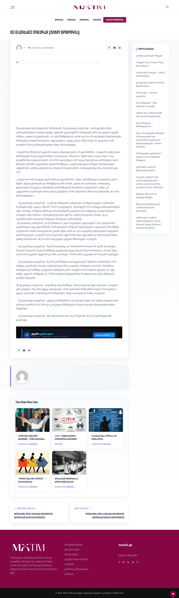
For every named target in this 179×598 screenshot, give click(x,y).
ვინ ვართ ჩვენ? (72, 549)
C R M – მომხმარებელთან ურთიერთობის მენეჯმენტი (66, 437)
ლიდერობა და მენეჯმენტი (42, 48)
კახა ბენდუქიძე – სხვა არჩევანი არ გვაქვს (146, 104)
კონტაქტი (69, 564)
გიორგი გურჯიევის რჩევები (149, 56)
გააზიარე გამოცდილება (115, 20)
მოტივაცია (59, 20)
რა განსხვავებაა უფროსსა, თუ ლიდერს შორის (103, 437)
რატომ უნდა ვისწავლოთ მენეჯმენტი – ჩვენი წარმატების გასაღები (31, 438)
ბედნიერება (84, 20)
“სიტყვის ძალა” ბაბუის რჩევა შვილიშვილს (150, 64)
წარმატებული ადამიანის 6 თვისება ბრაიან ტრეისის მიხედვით (148, 156)
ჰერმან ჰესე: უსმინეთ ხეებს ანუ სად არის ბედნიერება (149, 114)
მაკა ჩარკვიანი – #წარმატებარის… (144, 124)
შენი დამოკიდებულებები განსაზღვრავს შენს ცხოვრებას (148, 207)
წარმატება (71, 20)
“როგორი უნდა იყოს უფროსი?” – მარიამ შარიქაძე (32, 480)
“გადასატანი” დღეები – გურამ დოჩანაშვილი (150, 74)
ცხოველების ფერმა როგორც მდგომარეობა (150, 84)
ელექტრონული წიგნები (76, 559)
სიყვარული (97, 20)
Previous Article (26, 508)
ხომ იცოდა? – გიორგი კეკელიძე (146, 94)
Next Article (81, 508)
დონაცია (68, 574)
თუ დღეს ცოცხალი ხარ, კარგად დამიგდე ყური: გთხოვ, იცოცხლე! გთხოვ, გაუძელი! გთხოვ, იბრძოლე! (149, 182)
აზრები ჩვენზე (71, 554)
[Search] (167, 7)
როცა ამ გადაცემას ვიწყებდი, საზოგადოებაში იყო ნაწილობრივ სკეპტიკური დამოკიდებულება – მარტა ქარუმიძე (150, 140)
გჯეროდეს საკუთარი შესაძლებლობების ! (146, 168)
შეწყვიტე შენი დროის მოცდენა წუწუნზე (146, 195)
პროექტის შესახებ (73, 545)
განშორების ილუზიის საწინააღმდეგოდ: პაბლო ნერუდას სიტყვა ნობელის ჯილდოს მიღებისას (148, 222)
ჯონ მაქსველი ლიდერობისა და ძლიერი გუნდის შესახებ (66, 480)
